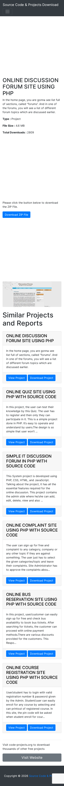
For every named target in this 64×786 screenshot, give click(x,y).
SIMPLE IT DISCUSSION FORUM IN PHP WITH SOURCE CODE (29, 461)
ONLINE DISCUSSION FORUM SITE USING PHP (30, 338)
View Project (16, 378)
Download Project (41, 378)
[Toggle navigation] (7, 11)
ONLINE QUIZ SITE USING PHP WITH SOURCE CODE (31, 394)
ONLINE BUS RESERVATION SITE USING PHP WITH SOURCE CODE (31, 599)
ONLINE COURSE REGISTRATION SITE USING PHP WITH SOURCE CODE (32, 675)
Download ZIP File (16, 214)
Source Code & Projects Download (30, 5)
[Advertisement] (32, 45)
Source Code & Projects (44, 776)
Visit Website (32, 758)
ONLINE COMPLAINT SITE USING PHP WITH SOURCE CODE (32, 530)
